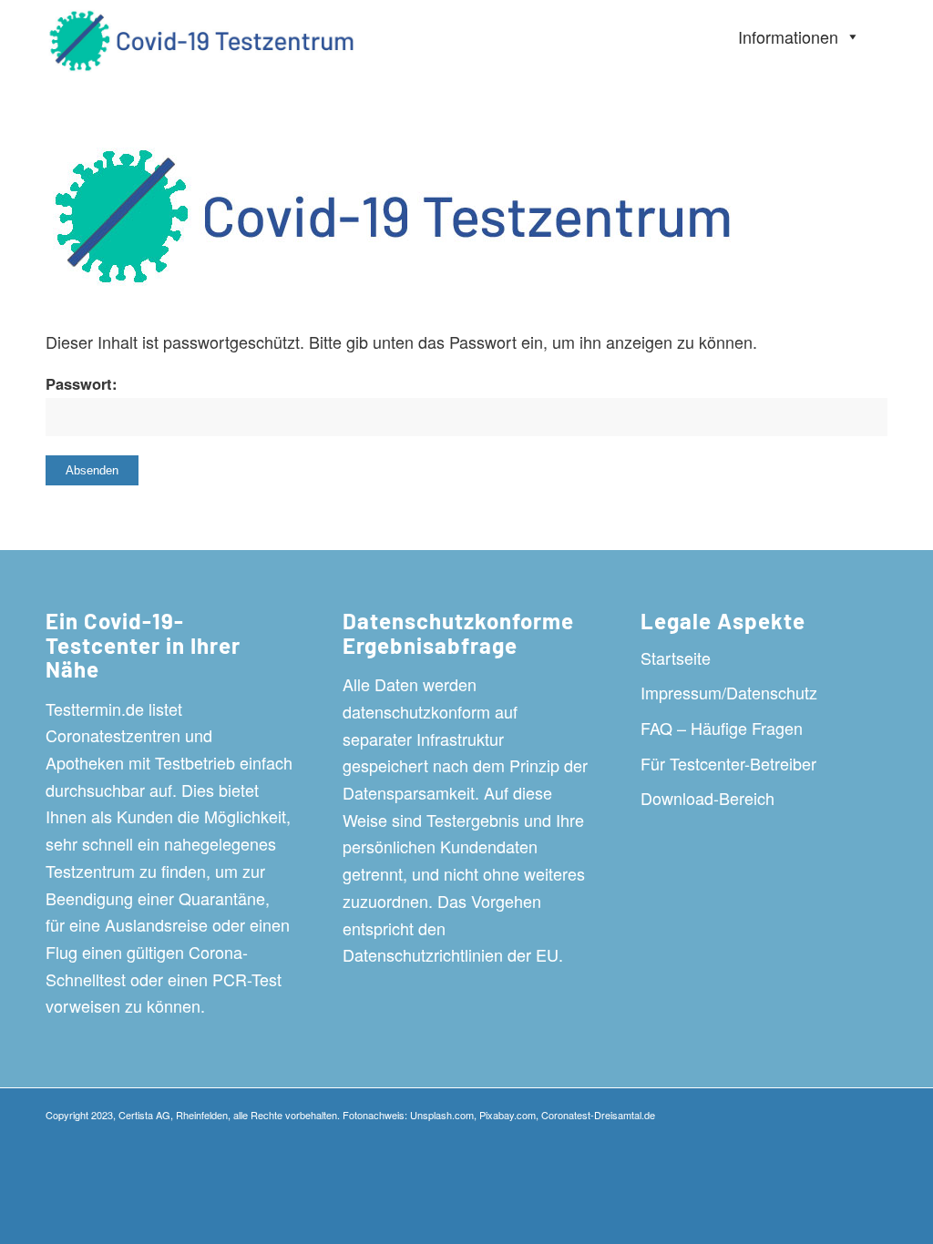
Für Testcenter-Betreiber (728, 763)
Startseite (676, 657)
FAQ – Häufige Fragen (722, 727)
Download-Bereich (707, 798)
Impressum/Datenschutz (729, 692)
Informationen (788, 36)
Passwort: (82, 383)
